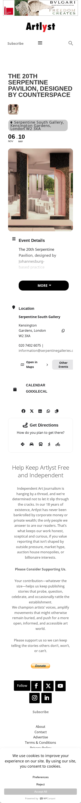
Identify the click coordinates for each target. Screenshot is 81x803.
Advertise (40, 737)
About (40, 726)
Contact (40, 732)
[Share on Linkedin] (40, 410)
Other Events (63, 365)
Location (26, 308)
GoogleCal (36, 391)
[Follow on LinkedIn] (46, 698)
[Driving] (32, 444)
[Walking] (49, 444)
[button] (70, 43)
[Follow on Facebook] (36, 686)
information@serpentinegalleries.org (48, 350)
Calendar (35, 385)
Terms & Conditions (40, 742)
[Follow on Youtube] (60, 686)
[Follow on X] (48, 686)
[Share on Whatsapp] (48, 410)
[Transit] (41, 444)
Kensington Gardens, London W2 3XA (32, 330)
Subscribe (15, 43)
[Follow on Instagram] (34, 698)
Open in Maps (31, 364)
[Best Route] (23, 444)
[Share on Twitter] (31, 410)
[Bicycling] (57, 444)
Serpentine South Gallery (39, 317)
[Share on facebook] (23, 410)
